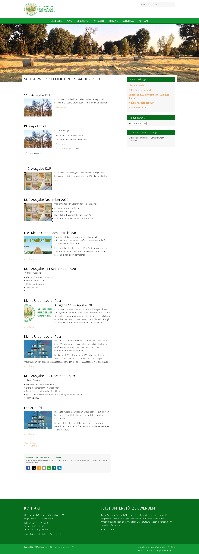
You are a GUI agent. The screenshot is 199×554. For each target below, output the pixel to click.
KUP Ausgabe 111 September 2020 (50, 268)
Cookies (171, 547)
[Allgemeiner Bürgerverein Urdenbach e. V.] (40, 9)
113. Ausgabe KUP (37, 95)
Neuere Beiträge (31, 446)
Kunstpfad (128, 20)
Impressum (150, 547)
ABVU (69, 20)
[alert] (151, 139)
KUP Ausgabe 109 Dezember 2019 (49, 375)
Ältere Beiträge (30, 443)
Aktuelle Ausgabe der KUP (141, 102)
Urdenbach (83, 20)
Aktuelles (99, 20)
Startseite (56, 20)
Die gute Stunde (136, 85)
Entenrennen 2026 (137, 107)
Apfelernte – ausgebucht (140, 90)
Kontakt (143, 20)
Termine (113, 20)
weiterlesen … (60, 107)
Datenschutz (162, 547)
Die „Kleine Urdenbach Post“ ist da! (50, 232)
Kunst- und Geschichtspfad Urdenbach (156, 550)
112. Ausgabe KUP (37, 168)
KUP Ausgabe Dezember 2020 (46, 199)
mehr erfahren (108, 529)
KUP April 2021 (35, 126)
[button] (28, 468)
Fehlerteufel (33, 407)
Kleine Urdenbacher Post (42, 300)
